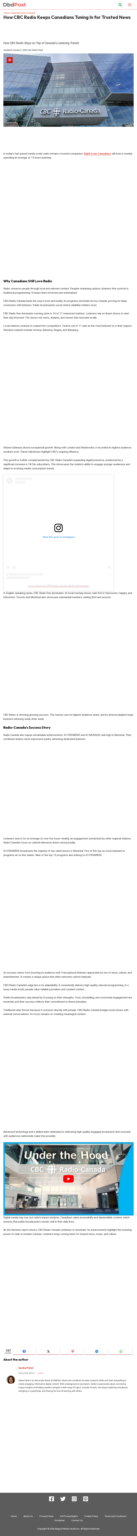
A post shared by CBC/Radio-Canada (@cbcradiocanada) (58, 585)
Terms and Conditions (115, 1516)
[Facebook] (51, 1499)
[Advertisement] (68, 29)
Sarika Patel (25, 1367)
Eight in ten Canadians (97, 153)
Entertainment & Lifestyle (23, 13)
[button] (120, 5)
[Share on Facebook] (24, 1351)
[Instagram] (74, 1499)
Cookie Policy (91, 1516)
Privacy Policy (46, 1516)
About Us (28, 1516)
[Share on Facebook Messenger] (96, 1351)
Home (7, 13)
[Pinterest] (85, 1499)
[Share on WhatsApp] (120, 1351)
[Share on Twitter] (48, 1351)
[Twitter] (63, 1499)
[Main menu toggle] (130, 5)
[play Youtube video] (68, 1179)
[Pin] (10, 60)
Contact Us (77, 1520)
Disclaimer (59, 1520)
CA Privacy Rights (69, 1516)
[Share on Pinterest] (72, 1351)
